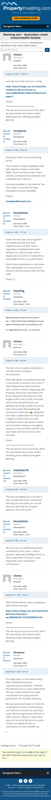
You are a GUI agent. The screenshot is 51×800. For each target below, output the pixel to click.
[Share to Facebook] (20, 781)
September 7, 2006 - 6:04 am (17, 672)
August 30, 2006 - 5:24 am (16, 540)
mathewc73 (21, 470)
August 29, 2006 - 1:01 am (16, 232)
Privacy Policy (38, 787)
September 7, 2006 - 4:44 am (17, 595)
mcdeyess (19, 131)
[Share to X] (25, 781)
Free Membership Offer (26, 18)
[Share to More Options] (30, 781)
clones (17, 54)
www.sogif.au (45, 796)
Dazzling (18, 291)
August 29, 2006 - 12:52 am (16, 150)
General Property (20, 42)
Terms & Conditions (24, 787)
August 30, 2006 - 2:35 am (16, 489)
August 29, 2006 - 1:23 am (16, 310)
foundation (20, 213)
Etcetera (18, 652)
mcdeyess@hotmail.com (18, 201)
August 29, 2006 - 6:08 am (16, 360)
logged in (19, 752)
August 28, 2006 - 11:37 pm (16, 74)
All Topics (5, 42)
